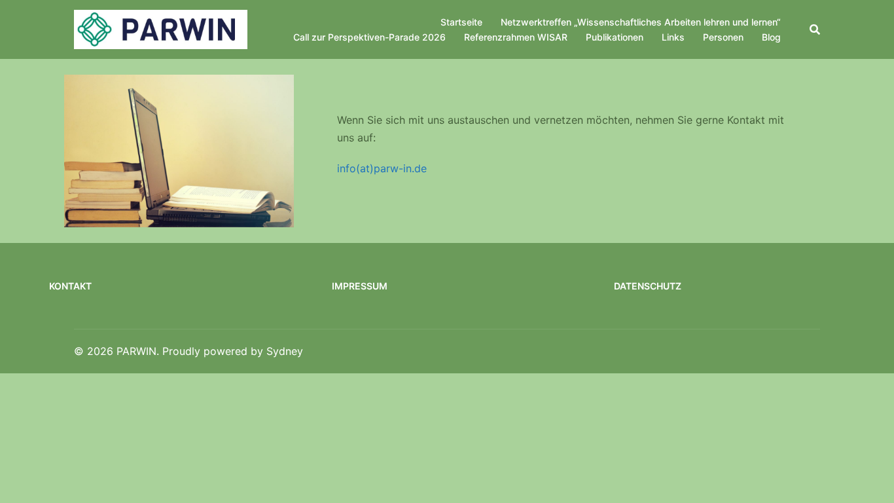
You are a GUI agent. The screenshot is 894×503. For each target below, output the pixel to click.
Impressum (359, 285)
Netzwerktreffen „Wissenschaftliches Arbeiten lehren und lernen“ (641, 22)
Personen (723, 37)
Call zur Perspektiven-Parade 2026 (369, 37)
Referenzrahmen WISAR (515, 37)
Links (673, 37)
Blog (771, 37)
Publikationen (614, 37)
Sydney (284, 351)
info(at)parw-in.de (382, 168)
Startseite (461, 22)
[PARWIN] (160, 28)
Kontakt (70, 285)
